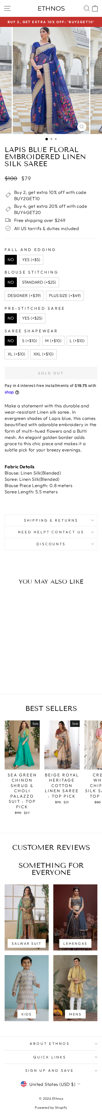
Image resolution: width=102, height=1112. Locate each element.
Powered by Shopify (51, 1107)
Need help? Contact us (51, 532)
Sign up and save (49, 1070)
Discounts (51, 544)
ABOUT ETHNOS (50, 1043)
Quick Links (49, 1057)
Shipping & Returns (51, 520)
